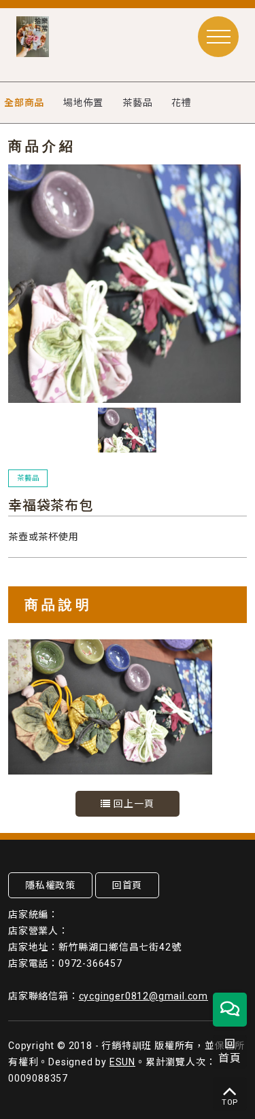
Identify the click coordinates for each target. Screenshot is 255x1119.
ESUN (122, 1061)
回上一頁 (132, 803)
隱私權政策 (50, 885)
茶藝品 (137, 102)
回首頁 (127, 885)
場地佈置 (83, 102)
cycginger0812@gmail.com (143, 996)
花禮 (181, 102)
